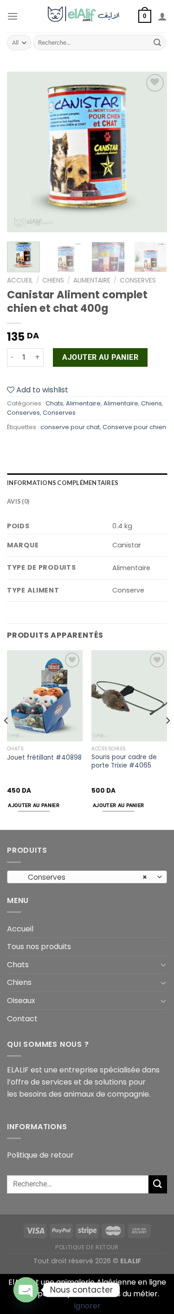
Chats (54, 403)
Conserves (138, 280)
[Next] (152, 152)
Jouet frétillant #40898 (44, 758)
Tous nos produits (39, 946)
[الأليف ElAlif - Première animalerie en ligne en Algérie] (87, 16)
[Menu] (12, 16)
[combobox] (87, 876)
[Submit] (157, 43)
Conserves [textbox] (82, 877)
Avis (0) (18, 501)
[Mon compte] (162, 16)
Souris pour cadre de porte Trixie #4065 (124, 761)
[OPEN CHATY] (26, 1289)
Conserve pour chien (134, 427)
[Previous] (21, 152)
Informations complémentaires (62, 482)
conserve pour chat (70, 427)
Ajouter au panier (100, 357)
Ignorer (87, 1306)
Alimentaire (91, 280)
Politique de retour (40, 1155)
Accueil (20, 280)
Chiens (53, 280)
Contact (22, 1018)
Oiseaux (21, 1000)
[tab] (87, 482)
